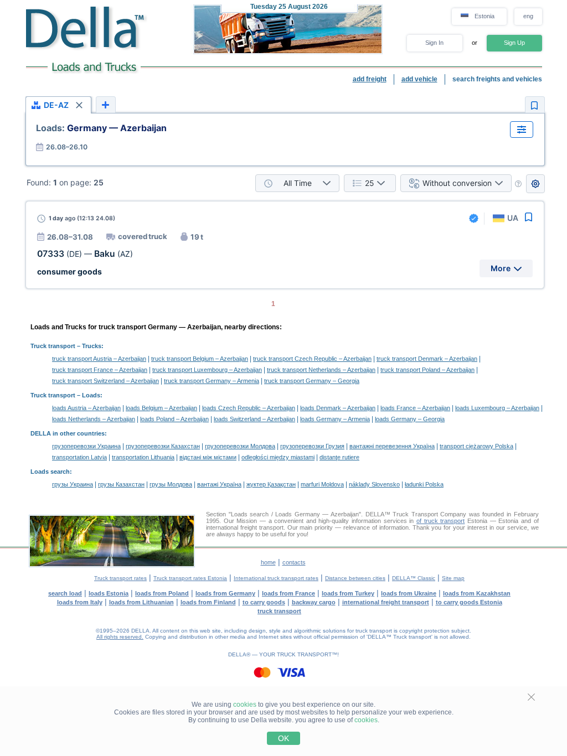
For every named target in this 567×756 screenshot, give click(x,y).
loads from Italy (79, 602)
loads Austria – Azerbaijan (86, 408)
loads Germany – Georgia (410, 419)
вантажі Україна (219, 484)
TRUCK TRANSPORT (304, 654)
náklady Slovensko (374, 484)
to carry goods (264, 602)
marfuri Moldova (322, 484)
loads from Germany (225, 593)
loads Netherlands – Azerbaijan (93, 419)
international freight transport (385, 602)
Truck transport (52, 346)
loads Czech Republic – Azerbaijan (248, 408)
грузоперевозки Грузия (312, 446)
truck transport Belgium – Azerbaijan (199, 358)
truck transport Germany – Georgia (311, 380)
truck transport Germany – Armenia (211, 380)
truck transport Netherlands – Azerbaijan (321, 369)
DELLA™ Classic (413, 578)
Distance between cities (355, 578)
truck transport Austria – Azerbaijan (99, 358)
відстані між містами (207, 457)
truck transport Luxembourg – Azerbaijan (207, 369)
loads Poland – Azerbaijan (174, 419)
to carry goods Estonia (469, 602)
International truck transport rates (276, 578)
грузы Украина (72, 484)
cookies (244, 704)
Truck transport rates (120, 578)
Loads (91, 395)
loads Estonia (108, 593)
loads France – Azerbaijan (415, 408)
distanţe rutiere (339, 457)
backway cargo (314, 602)
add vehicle (419, 79)
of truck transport (440, 520)
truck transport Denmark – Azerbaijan (427, 358)
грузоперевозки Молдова (240, 446)
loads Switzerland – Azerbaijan (254, 419)
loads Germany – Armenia (335, 419)
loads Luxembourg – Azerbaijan (497, 408)
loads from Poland (162, 593)
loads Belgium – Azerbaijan (161, 408)
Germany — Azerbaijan (101, 127)
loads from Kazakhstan (477, 593)
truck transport (279, 611)
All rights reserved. (119, 637)
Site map (453, 578)
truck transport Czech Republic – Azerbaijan (312, 358)
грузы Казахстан (121, 484)
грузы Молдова (171, 484)
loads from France (288, 593)
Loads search (50, 471)
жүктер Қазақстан (271, 484)
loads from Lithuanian (141, 602)
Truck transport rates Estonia (190, 578)
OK (283, 738)
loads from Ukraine (408, 593)
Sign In (434, 42)
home (268, 562)
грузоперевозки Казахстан (163, 446)
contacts (294, 562)
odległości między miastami (278, 457)
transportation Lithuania (143, 457)
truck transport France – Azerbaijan (99, 369)
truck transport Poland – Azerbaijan (427, 369)
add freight (369, 79)
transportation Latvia (79, 457)
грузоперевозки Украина (86, 446)
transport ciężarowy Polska (476, 446)
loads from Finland (208, 602)
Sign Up (514, 42)
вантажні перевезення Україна (392, 446)
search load (65, 593)
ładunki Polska (424, 484)
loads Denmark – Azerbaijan (337, 408)
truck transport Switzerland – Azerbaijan (105, 380)
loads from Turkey (348, 593)
